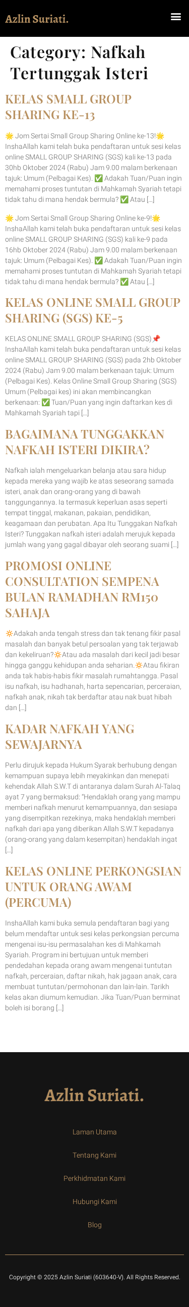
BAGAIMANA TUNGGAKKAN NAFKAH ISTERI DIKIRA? (84, 441)
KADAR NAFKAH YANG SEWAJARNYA (69, 736)
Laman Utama (95, 1132)
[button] (175, 16)
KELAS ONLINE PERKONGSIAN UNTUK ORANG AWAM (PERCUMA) (93, 886)
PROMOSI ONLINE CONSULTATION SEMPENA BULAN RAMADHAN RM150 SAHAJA (82, 589)
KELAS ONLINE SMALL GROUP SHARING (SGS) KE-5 (92, 309)
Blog (95, 1225)
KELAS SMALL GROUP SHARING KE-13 (68, 106)
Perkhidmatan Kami (94, 1178)
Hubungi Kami (95, 1201)
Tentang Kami (94, 1155)
